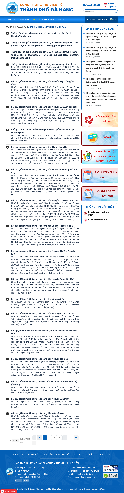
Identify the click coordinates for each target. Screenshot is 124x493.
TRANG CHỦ (11, 27)
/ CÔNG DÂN (22, 27)
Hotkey (26, 480)
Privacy (18, 480)
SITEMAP (100, 454)
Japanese (112, 6)
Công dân (36, 20)
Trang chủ (11, 20)
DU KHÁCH (78, 454)
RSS (109, 454)
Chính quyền (24, 20)
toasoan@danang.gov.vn (84, 477)
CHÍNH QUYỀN (33, 454)
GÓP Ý (89, 454)
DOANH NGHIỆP (63, 454)
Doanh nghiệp (48, 20)
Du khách (60, 20)
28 (70, 438)
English (111, 3)
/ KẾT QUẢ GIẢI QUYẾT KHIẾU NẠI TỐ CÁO (47, 27)
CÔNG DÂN (48, 454)
